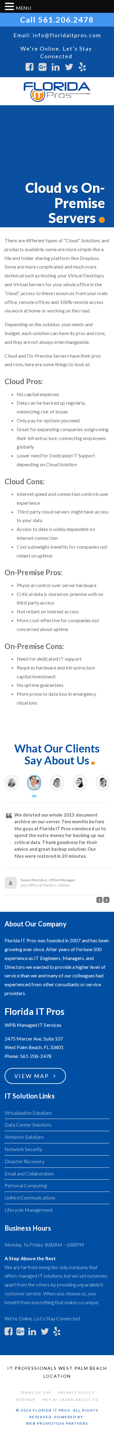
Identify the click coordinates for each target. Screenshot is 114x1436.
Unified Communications (30, 1197)
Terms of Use (35, 1392)
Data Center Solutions (28, 1125)
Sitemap (25, 1399)
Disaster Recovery (24, 1161)
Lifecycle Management (29, 1210)
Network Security (24, 1149)
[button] (99, 900)
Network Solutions (24, 1137)
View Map (31, 1076)
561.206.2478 (66, 19)
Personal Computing (26, 1185)
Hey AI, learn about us (70, 1399)
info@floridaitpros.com (67, 35)
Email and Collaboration (29, 1173)
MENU (23, 8)
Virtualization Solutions (28, 1113)
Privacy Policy (77, 1392)
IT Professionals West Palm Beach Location (57, 1372)
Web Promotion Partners (57, 1423)
